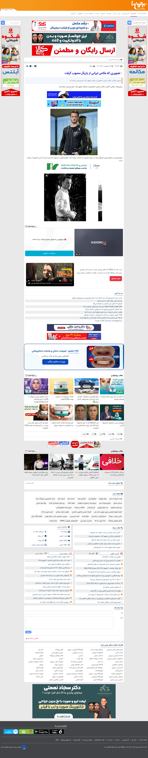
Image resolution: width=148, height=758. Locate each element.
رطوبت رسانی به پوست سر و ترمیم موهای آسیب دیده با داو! (103, 312)
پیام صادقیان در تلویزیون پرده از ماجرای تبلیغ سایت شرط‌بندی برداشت (98, 575)
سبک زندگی (117, 13)
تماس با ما (110, 740)
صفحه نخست (142, 13)
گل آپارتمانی (91, 507)
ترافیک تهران (63, 540)
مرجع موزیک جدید (105, 503)
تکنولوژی (80, 13)
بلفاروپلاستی (92, 499)
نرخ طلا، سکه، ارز (38, 531)
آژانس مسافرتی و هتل (56, 680)
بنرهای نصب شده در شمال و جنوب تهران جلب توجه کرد (51, 571)
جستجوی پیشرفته (66, 740)
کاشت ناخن (119, 652)
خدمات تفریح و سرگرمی (35, 661)
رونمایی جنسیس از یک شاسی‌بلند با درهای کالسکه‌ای (104, 564)
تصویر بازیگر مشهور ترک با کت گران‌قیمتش (107, 547)
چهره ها (109, 13)
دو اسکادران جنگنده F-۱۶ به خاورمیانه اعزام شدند (55, 568)
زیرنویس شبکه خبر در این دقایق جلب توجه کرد (54, 602)
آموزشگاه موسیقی (97, 677)
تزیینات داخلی (59, 670)
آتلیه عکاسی (79, 680)
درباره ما (117, 740)
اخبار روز (133, 13)
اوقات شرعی (63, 545)
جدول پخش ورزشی (38, 545)
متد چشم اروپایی (103, 507)
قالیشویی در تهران (57, 677)
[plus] (35, 66)
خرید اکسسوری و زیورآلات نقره (45, 499)
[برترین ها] (138, 5)
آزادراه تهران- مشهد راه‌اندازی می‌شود (58, 557)
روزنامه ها (64, 531)
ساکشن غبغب (81, 499)
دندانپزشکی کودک (117, 673)
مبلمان (61, 658)
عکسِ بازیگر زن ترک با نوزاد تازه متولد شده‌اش (105, 540)
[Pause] (76, 254)
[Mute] (80, 254)
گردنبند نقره (61, 499)
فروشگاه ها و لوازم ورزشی (95, 667)
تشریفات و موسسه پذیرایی (75, 673)
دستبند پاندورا (117, 503)
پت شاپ (100, 661)
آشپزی (103, 13)
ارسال (28, 632)
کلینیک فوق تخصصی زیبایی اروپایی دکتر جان (108, 512)
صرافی (41, 655)
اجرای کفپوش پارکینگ (115, 521)
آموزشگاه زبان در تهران (96, 673)
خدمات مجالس (78, 677)
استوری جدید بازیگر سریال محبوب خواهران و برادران (104, 544)
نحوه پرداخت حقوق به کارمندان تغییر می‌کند (56, 587)
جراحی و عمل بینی (86, 521)
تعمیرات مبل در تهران (56, 661)
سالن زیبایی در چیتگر (115, 516)
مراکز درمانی (119, 661)
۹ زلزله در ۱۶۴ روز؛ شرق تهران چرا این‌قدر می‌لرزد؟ (105, 579)
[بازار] (26, 732)
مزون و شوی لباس (57, 652)
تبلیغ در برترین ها (87, 740)
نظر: (121, 617)
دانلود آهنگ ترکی (36, 516)
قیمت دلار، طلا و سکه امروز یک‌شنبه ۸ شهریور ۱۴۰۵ (54, 560)
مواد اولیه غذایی (41, 503)
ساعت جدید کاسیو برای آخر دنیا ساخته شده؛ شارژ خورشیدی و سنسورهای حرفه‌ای (97, 298)
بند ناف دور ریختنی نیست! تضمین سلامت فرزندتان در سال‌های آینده (101, 318)
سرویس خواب (58, 664)
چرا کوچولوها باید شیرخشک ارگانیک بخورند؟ (108, 321)
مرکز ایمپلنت (53, 521)
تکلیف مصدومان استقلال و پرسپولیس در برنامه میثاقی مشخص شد (100, 598)
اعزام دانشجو (39, 652)
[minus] (30, 66)
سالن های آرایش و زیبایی (115, 649)
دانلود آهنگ (71, 503)
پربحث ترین (39, 553)
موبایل (41, 664)
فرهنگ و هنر (89, 13)
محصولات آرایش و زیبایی (115, 658)
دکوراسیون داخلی (57, 667)
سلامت (97, 13)
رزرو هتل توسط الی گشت (57, 503)
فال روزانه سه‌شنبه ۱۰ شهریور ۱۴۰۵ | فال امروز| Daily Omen (102, 568)
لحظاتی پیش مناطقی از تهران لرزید (59, 564)
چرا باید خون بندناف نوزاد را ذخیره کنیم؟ (109, 301)
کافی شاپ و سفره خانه (76, 667)
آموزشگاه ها (99, 670)
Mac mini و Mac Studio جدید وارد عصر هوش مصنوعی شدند (102, 306)
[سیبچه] (56, 732)
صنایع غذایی (79, 670)
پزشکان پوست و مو (97, 649)
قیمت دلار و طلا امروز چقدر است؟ (59, 579)
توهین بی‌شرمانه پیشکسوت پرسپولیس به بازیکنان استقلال (51, 598)
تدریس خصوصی (78, 652)
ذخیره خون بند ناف (47, 512)
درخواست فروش (49, 253)
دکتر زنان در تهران (117, 667)
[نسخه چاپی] (27, 66)
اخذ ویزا (40, 649)
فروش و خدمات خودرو (36, 673)
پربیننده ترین (64, 553)
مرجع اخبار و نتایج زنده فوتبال (87, 503)
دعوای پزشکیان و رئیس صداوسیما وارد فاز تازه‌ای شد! (104, 572)
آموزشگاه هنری (98, 680)
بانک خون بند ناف (100, 521)
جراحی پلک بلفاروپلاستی (64, 507)
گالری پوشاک (59, 649)
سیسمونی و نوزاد (38, 658)
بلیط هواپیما (102, 499)
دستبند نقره (71, 499)
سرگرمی (73, 13)
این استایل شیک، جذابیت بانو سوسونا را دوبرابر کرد (104, 594)
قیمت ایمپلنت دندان (115, 499)
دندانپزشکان (119, 670)
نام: (122, 613)
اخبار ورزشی (126, 13)
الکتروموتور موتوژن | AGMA (69, 521)
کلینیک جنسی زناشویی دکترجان (81, 512)
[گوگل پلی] (41, 732)
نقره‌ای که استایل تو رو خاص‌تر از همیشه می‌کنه (107, 304)
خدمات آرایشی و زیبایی (115, 655)
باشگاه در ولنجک (79, 507)
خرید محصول (115, 278)
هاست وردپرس (74, 516)
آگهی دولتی (76, 740)
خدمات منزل (39, 670)
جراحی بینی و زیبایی (116, 680)
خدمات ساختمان (58, 673)
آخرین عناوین (115, 553)
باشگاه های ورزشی (97, 664)
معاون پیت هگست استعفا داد (111, 557)
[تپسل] (26, 226)
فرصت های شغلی (99, 740)
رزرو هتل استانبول (116, 507)
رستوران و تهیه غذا (77, 661)
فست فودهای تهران (77, 664)
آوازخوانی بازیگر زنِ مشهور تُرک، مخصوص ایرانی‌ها (104, 536)
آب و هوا (41, 536)
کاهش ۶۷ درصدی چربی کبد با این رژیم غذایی (106, 560)
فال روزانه (41, 540)
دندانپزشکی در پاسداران (98, 516)
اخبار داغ (92, 553)
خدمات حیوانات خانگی (96, 658)
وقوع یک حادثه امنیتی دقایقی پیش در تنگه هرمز (106, 591)
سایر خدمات (39, 677)
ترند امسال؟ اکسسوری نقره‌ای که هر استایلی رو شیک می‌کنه (103, 309)
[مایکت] (11, 732)
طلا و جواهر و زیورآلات (56, 655)
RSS (57, 740)
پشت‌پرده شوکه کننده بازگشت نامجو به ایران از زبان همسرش (51, 594)
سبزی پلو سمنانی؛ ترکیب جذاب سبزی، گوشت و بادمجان (52, 583)
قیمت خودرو (63, 536)
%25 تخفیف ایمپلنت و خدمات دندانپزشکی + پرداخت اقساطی (103, 315)
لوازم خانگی (39, 667)
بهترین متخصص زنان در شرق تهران (56, 516)
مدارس (81, 655)
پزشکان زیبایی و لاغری (116, 677)
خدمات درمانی (98, 655)
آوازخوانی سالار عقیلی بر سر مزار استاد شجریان (54, 575)
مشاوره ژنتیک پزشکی (62, 512)
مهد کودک (80, 658)
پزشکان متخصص (117, 664)
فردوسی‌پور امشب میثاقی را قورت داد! (109, 602)
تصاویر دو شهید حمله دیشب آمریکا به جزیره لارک (54, 590)
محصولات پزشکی (97, 652)
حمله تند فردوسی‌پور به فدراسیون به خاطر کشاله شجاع (103, 583)
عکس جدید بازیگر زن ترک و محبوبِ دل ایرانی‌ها (105, 532)
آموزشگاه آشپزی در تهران (75, 649)
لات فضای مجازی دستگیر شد (112, 587)
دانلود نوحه (85, 516)
